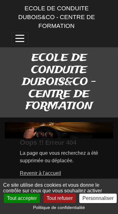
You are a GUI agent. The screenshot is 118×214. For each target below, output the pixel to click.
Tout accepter (22, 198)
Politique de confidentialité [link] (59, 207)
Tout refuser (60, 198)
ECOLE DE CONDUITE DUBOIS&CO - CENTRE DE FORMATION (56, 17)
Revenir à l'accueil (40, 173)
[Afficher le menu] (19, 38)
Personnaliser (98, 198)
